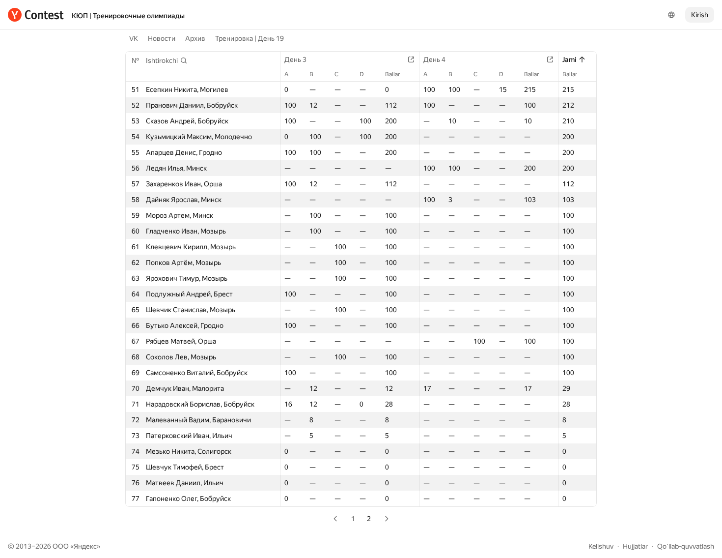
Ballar (392, 74)
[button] (167, 60)
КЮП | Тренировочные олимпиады (128, 16)
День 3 (295, 59)
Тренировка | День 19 (249, 38)
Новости (161, 38)
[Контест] (36, 15)
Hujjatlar (635, 546)
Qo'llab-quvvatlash (685, 546)
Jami (569, 59)
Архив (195, 38)
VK (133, 38)
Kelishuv (600, 546)
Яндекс (85, 546)
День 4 (434, 59)
